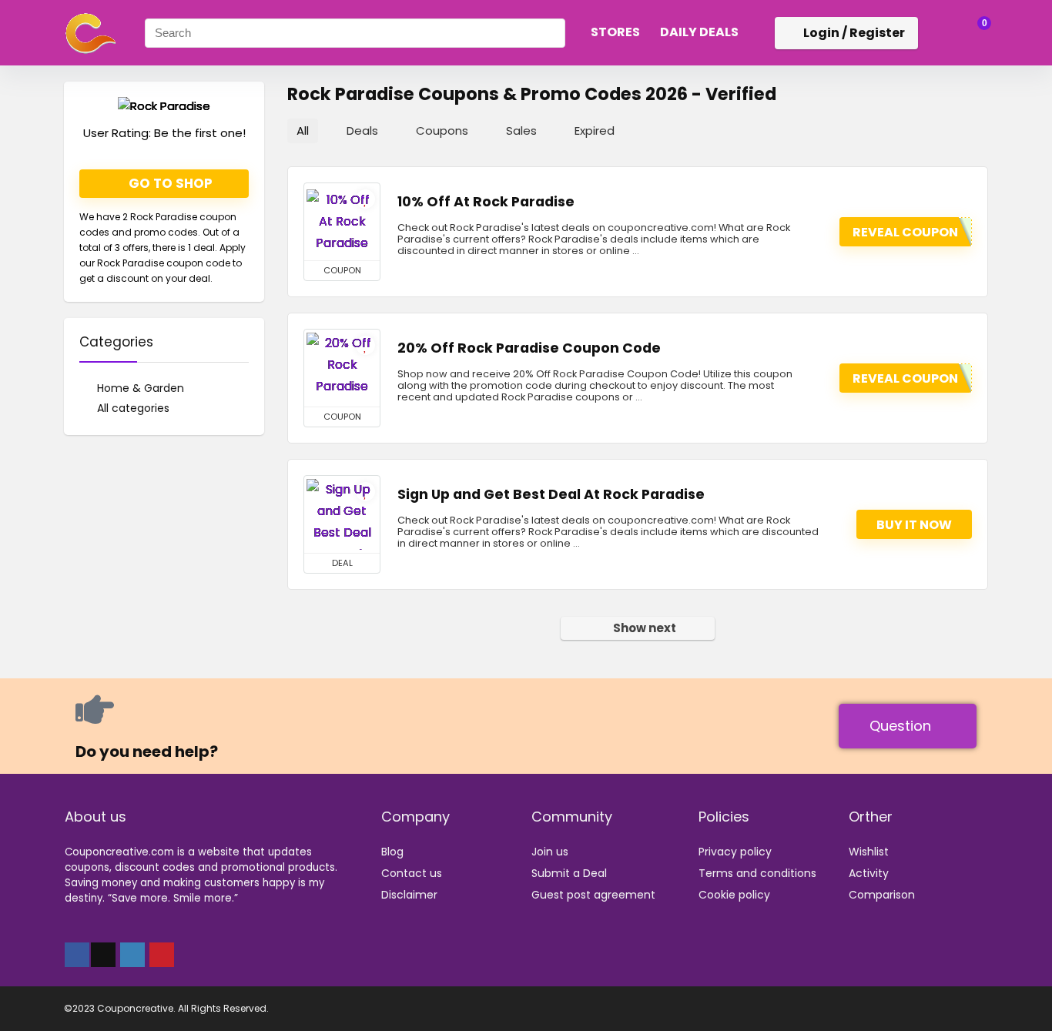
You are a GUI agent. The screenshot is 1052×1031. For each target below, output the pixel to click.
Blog (392, 851)
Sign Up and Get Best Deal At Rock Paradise (551, 494)
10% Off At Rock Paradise (486, 201)
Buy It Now (914, 525)
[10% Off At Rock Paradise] (342, 221)
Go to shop (169, 183)
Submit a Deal (569, 873)
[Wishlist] (938, 32)
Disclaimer (409, 894)
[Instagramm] (132, 954)
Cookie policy (734, 894)
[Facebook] (77, 954)
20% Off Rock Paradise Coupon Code (529, 348)
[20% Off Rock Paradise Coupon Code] (342, 368)
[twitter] (103, 954)
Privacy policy (735, 851)
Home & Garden (140, 388)
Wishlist (869, 851)
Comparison (882, 894)
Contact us (411, 873)
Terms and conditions (757, 873)
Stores (615, 32)
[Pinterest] (161, 954)
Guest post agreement (593, 894)
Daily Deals (699, 32)
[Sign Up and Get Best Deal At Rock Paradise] (342, 514)
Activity (869, 873)
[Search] (549, 33)
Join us (549, 851)
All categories (133, 408)
